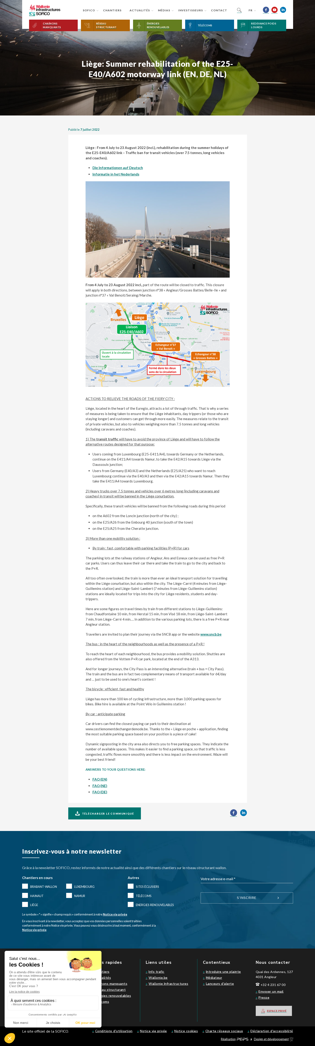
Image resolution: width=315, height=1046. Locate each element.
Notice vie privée (115, 914)
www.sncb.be (211, 634)
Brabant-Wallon (43, 886)
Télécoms (144, 896)
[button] (53, 25)
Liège (34, 905)
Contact (219, 10)
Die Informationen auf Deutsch (117, 168)
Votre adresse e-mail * (218, 878)
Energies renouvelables (155, 905)
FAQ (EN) (99, 779)
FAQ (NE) (99, 786)
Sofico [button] (89, 10)
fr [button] (251, 10)
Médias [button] (164, 10)
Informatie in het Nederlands (115, 174)
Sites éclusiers (147, 886)
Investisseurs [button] (190, 10)
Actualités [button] (140, 10)
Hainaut (37, 896)
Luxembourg (84, 886)
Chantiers (112, 10)
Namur (79, 896)
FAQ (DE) (99, 792)
